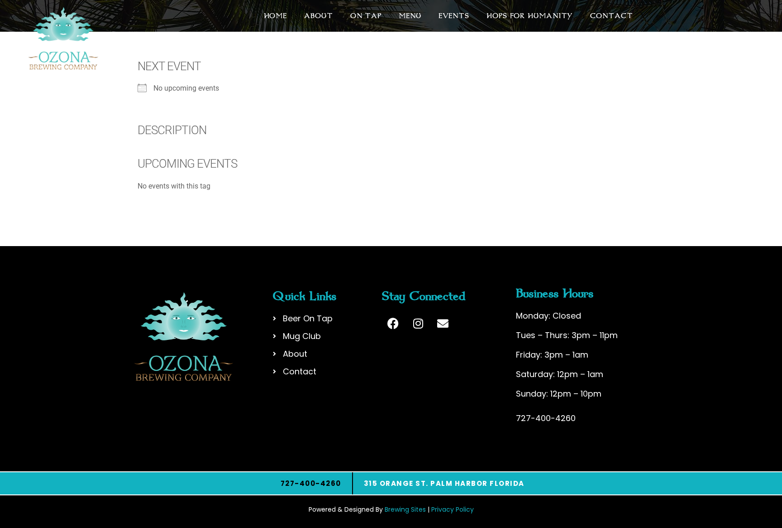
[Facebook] (393, 323)
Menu (410, 16)
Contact (611, 16)
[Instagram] (418, 323)
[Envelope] (443, 323)
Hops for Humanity (529, 16)
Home (275, 16)
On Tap (365, 16)
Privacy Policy (452, 509)
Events (454, 16)
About (318, 16)
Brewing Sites (405, 509)
